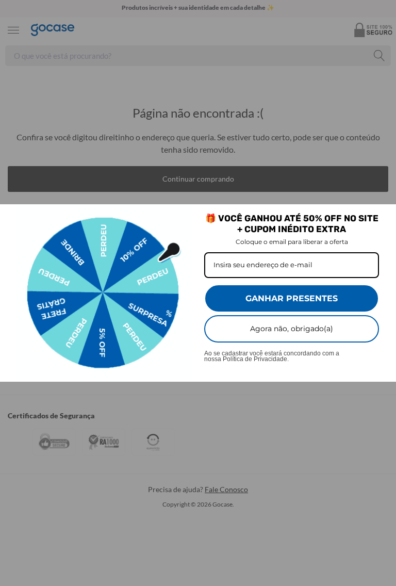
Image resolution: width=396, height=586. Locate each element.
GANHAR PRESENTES (291, 298)
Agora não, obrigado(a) (291, 328)
